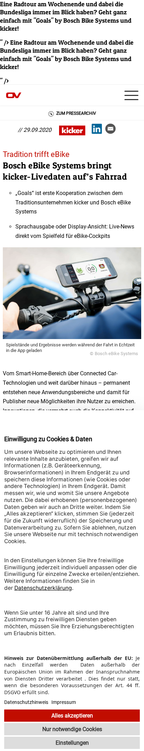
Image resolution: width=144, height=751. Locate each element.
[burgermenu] (133, 95)
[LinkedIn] (98, 130)
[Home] (21, 95)
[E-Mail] (112, 130)
